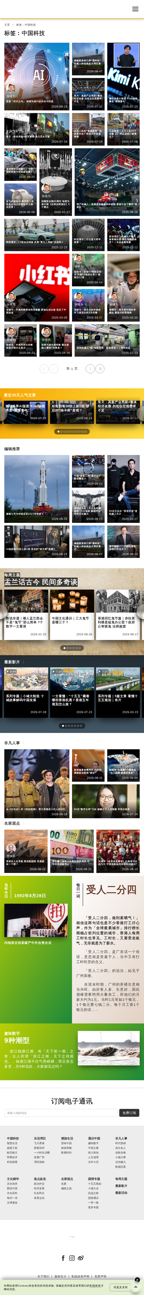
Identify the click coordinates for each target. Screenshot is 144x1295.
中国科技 (79, 123)
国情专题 (94, 1178)
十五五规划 (94, 1183)
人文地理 (93, 1157)
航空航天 (29, 509)
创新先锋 (114, 506)
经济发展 (39, 1188)
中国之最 (93, 1148)
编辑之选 (79, 91)
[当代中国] (72, 1237)
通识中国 (114, 123)
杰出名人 (114, 93)
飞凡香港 (79, 55)
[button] (58, 432)
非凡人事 (114, 90)
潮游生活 (67, 1138)
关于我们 (44, 1276)
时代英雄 (120, 1143)
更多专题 (93, 1207)
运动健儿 (120, 1162)
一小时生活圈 (42, 1152)
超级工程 (12, 1148)
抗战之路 (93, 1193)
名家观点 (79, 88)
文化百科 (12, 1193)
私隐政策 (95, 1285)
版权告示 (61, 1276)
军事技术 (12, 1157)
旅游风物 (66, 1148)
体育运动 (114, 231)
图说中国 (12, 1188)
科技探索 (79, 126)
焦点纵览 (114, 228)
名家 (63, 1183)
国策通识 (93, 1198)
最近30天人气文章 (20, 395)
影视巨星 (120, 1167)
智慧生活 (100, 199)
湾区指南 (39, 1162)
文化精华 (13, 1178)
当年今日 (6, 890)
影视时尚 (66, 1152)
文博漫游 (12, 1202)
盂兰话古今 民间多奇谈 (41, 582)
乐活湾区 (79, 53)
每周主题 (12, 575)
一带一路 (93, 1202)
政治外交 (39, 1183)
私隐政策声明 (80, 1276)
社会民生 (39, 1193)
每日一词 (78, 890)
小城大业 (93, 1188)
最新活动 (121, 1192)
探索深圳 (100, 342)
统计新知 (114, 126)
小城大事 (29, 804)
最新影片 (12, 662)
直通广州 (39, 1157)
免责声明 (100, 1276)
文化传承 (12, 1183)
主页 (7, 24)
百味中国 (66, 1143)
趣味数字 (12, 1033)
